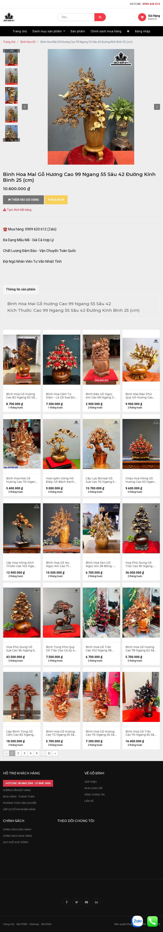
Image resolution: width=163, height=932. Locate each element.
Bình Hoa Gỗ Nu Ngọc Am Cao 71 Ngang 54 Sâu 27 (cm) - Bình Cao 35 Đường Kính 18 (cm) (61, 564)
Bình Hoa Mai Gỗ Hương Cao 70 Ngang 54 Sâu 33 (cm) (21, 480)
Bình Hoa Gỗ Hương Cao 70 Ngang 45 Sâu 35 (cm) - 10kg (101, 733)
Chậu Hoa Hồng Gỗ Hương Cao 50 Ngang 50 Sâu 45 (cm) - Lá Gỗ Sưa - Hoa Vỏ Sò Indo (140, 480)
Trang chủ (9, 41)
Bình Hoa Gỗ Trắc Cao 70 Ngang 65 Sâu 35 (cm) (140, 733)
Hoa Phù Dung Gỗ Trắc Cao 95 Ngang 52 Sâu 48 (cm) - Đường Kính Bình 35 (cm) (141, 564)
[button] (128, 31)
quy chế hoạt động (15, 842)
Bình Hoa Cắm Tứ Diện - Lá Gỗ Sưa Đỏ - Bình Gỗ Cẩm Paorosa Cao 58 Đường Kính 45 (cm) (61, 395)
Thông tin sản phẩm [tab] (20, 289)
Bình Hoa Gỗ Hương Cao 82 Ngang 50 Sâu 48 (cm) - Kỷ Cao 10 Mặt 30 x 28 (21, 395)
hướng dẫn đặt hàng (17, 790)
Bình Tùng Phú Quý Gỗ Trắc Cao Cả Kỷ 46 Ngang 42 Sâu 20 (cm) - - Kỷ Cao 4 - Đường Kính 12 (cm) (61, 648)
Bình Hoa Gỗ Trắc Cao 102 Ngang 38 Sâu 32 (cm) (99, 648)
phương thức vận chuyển (19, 802)
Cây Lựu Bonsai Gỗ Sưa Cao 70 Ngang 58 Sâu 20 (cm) (101, 480)
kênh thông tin (94, 794)
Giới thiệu (90, 781)
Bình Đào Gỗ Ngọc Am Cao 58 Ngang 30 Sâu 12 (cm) (101, 395)
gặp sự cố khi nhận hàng (19, 809)
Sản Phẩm (22, 924)
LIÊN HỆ (88, 800)
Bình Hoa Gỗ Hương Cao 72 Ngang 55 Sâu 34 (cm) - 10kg (61, 733)
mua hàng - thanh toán (18, 796)
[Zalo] (137, 921)
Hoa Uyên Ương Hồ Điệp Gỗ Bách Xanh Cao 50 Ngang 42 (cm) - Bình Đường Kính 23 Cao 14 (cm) (61, 480)
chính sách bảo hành (17, 829)
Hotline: (145, 4)
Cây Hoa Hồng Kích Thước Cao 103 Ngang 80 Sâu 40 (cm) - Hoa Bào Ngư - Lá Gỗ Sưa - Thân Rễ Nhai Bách (22, 564)
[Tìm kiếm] (100, 17)
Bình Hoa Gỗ (28, 41)
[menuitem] (19, 31)
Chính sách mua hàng (17, 835)
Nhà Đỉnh (46, 924)
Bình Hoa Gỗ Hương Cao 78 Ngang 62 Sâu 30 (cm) (140, 648)
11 (49, 753)
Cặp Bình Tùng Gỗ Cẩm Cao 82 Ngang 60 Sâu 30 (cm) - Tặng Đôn (22, 733)
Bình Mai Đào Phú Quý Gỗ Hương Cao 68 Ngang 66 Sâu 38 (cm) (139, 395)
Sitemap (34, 924)
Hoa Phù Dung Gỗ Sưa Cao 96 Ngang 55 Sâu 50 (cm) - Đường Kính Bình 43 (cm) (21, 648)
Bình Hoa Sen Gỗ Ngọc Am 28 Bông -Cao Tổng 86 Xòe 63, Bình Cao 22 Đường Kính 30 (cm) (100, 564)
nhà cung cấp (93, 788)
